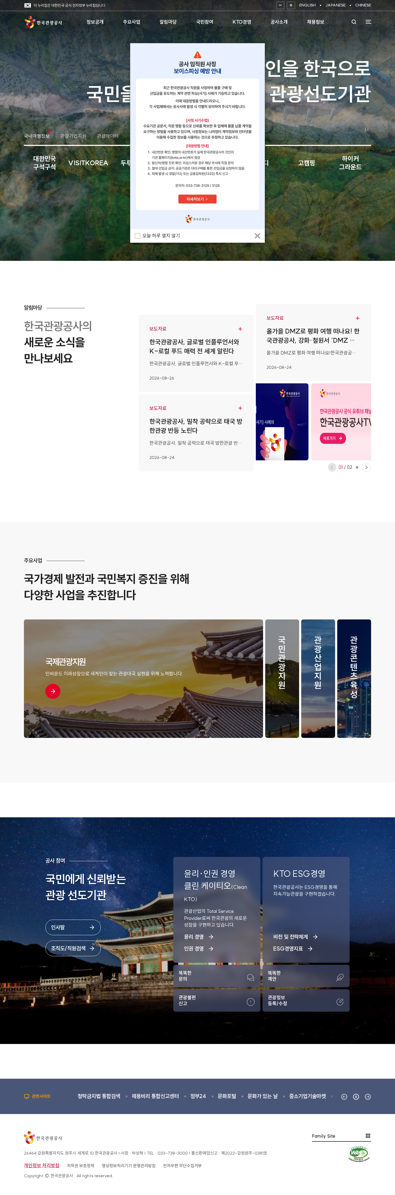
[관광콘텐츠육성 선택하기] (354, 678)
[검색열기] (354, 22)
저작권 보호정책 (80, 1165)
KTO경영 (242, 22)
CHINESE (363, 5)
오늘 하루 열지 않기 (161, 236)
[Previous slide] (332, 467)
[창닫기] (257, 236)
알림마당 (168, 22)
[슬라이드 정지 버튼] (356, 1097)
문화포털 (208, 1096)
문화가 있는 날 (244, 1096)
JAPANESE (335, 5)
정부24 (180, 1096)
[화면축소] (280, 5)
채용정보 (315, 22)
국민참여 (204, 22)
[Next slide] (366, 467)
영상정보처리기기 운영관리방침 (129, 1165)
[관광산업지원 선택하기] (318, 678)
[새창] (197, 136)
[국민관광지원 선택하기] (282, 678)
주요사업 (131, 22)
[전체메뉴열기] (365, 22)
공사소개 (279, 22)
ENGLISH (307, 5)
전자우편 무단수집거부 (182, 1165)
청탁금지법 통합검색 (80, 1096)
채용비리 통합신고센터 (136, 1096)
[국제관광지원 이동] (52, 691)
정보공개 (95, 22)
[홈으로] (43, 22)
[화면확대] (291, 5)
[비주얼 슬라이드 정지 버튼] (367, 129)
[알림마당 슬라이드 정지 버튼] (357, 467)
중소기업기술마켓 (289, 1096)
